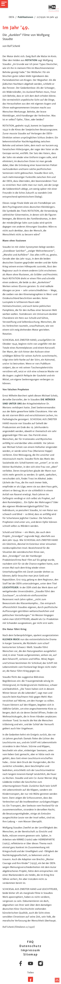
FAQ (30, 942)
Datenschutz (30, 946)
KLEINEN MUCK (11, 639)
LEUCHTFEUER (10, 587)
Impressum (30, 950)
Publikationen (25, 17)
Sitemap (30, 954)
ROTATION (31, 60)
